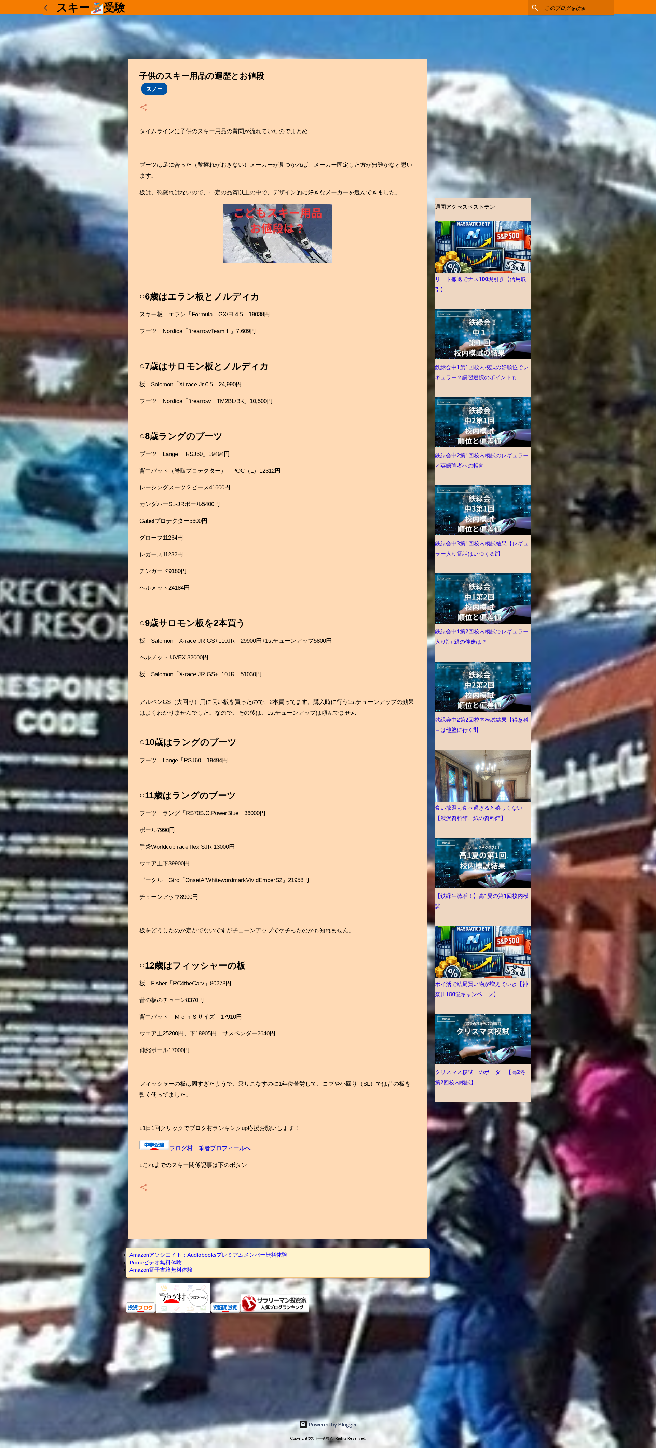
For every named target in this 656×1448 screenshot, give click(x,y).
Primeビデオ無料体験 (155, 1262)
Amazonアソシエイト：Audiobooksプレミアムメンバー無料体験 (208, 1254)
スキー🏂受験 (90, 7)
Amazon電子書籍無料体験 (161, 1269)
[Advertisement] (278, 1361)
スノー (154, 88)
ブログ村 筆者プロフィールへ (210, 1148)
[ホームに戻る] (47, 8)
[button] (143, 107)
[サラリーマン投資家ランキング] (275, 1310)
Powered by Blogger (332, 1424)
